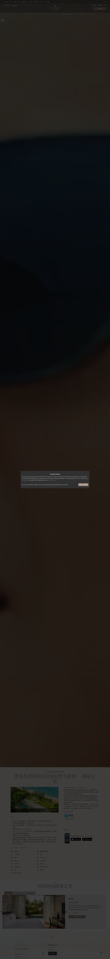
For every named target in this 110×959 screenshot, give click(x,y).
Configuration (25, 480)
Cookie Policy (51, 480)
